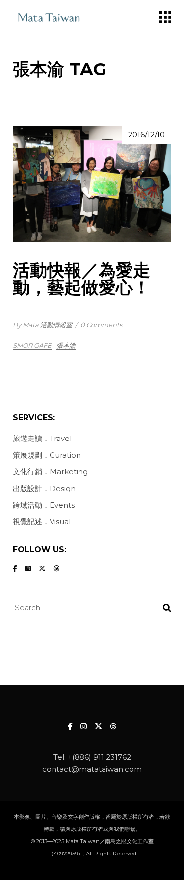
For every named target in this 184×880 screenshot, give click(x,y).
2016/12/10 (146, 134)
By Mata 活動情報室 (42, 325)
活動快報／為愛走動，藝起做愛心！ (81, 278)
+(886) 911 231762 (99, 757)
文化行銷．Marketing (50, 471)
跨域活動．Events (44, 505)
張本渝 (66, 345)
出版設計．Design (44, 488)
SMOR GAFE (32, 345)
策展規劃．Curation (47, 455)
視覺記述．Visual (42, 521)
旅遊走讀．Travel (42, 438)
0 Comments (101, 325)
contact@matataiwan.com (92, 769)
